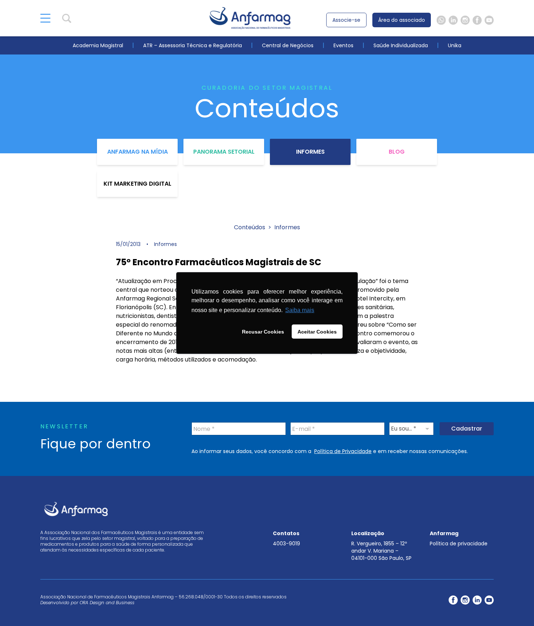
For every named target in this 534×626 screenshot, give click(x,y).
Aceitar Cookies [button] (317, 332)
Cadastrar (466, 428)
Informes (310, 152)
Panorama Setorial (224, 152)
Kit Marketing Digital (137, 183)
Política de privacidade (459, 543)
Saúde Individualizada (400, 45)
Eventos (343, 45)
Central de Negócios (287, 45)
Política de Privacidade (343, 451)
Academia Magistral (98, 45)
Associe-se (346, 20)
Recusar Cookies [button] (263, 332)
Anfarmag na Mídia (137, 152)
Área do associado (401, 20)
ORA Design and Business (107, 602)
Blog (397, 152)
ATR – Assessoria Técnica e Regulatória (192, 45)
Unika (454, 45)
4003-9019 (286, 543)
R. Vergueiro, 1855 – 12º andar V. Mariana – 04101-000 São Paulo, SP (381, 551)
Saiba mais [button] (299, 310)
